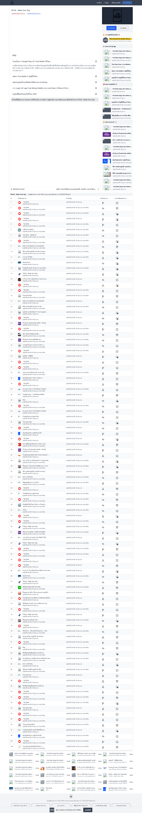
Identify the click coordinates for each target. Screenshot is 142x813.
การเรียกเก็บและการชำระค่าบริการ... (34, 345)
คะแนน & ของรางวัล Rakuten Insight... (35, 389)
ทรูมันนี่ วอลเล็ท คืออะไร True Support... (35, 312)
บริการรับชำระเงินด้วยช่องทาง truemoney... (36, 460)
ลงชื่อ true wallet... (28, 229)
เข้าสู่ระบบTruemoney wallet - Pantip (34, 323)
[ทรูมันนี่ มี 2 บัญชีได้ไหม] (107, 79)
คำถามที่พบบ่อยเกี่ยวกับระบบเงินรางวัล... (35, 444)
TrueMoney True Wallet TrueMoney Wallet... (37, 598)
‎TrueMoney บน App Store (31, 416)
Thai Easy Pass (27, 295)
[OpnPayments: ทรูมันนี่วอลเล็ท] (107, 161)
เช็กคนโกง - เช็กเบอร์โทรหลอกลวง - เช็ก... (35, 631)
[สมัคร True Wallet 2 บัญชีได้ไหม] (107, 72)
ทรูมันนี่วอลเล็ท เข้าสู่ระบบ (118, 54)
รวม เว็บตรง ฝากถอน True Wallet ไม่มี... (35, 537)
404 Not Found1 (19, 189)
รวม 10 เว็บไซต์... (28, 257)
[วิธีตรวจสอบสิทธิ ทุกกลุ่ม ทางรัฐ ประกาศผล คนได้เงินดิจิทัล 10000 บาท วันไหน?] (107, 174)
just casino (60, 805)
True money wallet (28, 724)
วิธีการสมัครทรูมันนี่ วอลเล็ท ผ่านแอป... (34, 251)
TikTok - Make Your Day (85, 100)
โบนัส (106, 3)
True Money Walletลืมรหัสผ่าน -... (33, 746)
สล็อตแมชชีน (116, 3)
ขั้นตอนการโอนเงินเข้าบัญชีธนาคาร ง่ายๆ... (36, 466)
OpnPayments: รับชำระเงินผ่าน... (33, 378)
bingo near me (41, 805)
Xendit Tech (26, 262)
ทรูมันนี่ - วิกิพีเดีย (28, 356)
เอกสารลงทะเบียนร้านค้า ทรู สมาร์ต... (34, 372)
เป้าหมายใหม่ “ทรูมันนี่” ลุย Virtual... (33, 636)
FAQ (24, 400)
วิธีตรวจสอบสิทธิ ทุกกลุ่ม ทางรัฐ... (33, 306)
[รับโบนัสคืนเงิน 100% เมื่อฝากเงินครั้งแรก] (52, 810)
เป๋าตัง (24, 510)
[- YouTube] (107, 52)
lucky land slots (121, 805)
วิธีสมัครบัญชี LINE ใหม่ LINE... (32, 587)
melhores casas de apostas (22, 805)
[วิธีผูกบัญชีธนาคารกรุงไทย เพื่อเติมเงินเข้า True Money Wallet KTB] (107, 116)
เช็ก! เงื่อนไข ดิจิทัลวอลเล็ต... (31, 334)
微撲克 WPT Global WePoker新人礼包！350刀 (82, 805)
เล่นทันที (88, 810)
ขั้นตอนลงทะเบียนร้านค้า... (31, 620)
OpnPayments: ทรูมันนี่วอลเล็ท (32, 433)
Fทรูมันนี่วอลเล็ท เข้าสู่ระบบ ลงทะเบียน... (35, 268)
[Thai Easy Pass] (107, 65)
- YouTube (26, 202)
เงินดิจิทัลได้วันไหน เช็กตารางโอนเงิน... (34, 504)
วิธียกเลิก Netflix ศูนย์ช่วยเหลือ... (32, 669)
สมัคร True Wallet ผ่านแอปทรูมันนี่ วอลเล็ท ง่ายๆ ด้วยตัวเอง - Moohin (76, 189)
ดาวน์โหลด (127, 3)
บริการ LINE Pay (28, 477)
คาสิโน (99, 3)
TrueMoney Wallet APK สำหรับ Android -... (36, 455)
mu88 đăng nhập (101, 805)
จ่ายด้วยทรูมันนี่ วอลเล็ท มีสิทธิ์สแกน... (34, 730)
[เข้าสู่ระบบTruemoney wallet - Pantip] (107, 134)
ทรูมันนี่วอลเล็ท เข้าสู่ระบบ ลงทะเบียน (121, 60)
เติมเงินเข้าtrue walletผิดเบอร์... (32, 339)
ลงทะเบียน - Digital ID (29, 235)
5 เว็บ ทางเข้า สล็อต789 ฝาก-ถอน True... (35, 279)
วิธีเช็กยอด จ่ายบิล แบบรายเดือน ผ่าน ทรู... (35, 603)
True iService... (27, 675)
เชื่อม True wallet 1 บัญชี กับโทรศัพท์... (34, 532)
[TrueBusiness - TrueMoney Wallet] (107, 110)
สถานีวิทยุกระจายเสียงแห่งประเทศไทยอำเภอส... (37, 658)
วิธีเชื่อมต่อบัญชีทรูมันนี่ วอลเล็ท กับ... (34, 653)
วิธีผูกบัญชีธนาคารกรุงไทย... (31, 482)
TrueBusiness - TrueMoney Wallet (33, 394)
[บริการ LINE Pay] (107, 141)
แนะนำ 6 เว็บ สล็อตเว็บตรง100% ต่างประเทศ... (37, 570)
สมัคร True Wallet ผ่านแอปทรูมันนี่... (34, 246)
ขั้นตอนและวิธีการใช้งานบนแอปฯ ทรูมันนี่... (36, 592)
